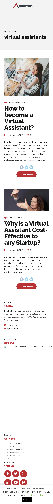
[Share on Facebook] (22, 167)
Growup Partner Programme (18, 449)
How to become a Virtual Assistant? (19, 118)
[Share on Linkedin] (31, 167)
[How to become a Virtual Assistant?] (26, 77)
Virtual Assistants (16, 102)
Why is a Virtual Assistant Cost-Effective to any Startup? (26, 233)
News (9, 217)
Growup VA (11, 446)
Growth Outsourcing (14, 455)
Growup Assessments (15, 452)
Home (7, 31)
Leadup (10, 458)
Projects (18, 217)
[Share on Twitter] (27, 167)
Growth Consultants (14, 443)
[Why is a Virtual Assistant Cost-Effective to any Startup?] (26, 200)
